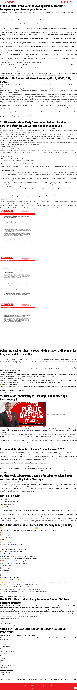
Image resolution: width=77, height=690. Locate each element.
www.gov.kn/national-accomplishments (35, 393)
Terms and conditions (29, 685)
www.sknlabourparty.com (19, 446)
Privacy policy (41, 685)
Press (50, 2)
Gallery (56, 2)
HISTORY (29, 2)
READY (33, 2)
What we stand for (42, 2)
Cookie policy (49, 685)
